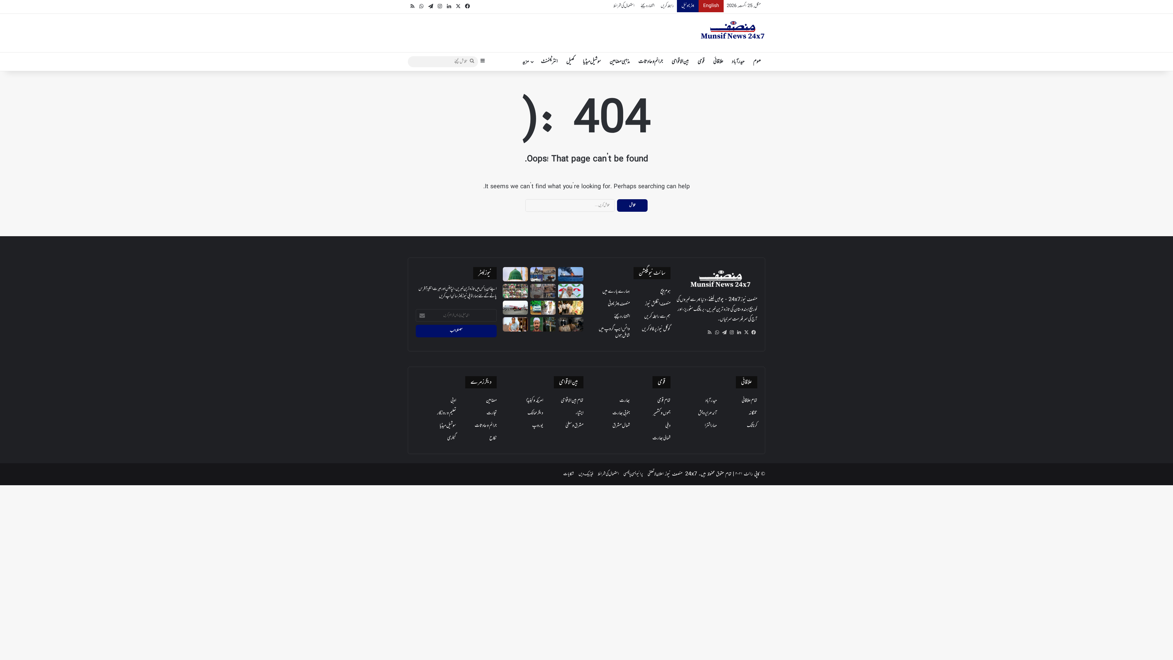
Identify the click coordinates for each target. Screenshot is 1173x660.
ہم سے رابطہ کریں (657, 316)
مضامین (491, 400)
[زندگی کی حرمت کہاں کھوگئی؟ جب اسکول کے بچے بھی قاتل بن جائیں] (570, 324)
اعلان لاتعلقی (655, 474)
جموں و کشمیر (662, 413)
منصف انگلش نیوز (658, 304)
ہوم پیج (665, 291)
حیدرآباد (738, 62)
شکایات (568, 474)
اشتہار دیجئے (648, 6)
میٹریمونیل (688, 6)
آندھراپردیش (707, 413)
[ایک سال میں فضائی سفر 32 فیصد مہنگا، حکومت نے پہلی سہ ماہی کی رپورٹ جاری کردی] (515, 308)
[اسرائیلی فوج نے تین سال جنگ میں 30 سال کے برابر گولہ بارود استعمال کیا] (543, 274)
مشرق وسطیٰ (574, 425)
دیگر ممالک (535, 413)
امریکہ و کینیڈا (534, 400)
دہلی (668, 425)
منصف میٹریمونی (619, 304)
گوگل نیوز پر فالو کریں (656, 329)
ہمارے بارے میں (616, 291)
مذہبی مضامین (620, 62)
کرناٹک (752, 425)
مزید (526, 62)
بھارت (624, 400)
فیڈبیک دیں (586, 474)
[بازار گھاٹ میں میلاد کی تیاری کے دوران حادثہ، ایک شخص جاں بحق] (543, 324)
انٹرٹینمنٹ (549, 62)
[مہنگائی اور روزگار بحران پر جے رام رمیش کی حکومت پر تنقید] (570, 291)
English (711, 6)
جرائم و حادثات (650, 62)
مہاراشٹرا (711, 425)
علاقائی (718, 62)
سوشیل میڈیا (592, 62)
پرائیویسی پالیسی (633, 474)
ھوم (757, 62)
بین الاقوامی (680, 62)
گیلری (451, 438)
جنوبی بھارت (621, 413)
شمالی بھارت (661, 438)
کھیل (570, 62)
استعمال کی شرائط (623, 6)
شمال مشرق (621, 425)
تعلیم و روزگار (446, 413)
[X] (746, 332)
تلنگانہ (753, 413)
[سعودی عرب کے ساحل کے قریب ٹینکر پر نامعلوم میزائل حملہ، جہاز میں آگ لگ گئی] (570, 274)
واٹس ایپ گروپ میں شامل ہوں (614, 332)
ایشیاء (579, 413)
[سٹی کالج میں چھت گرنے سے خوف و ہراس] (543, 291)
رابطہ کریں (667, 6)
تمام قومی (664, 400)
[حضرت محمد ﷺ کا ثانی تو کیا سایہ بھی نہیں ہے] (515, 274)
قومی (701, 62)
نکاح (493, 438)
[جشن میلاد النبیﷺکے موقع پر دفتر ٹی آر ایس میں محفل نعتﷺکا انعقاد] (515, 291)
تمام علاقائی (749, 400)
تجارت (492, 413)
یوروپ (537, 425)
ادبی (453, 400)
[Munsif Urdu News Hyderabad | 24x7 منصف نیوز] (732, 30)
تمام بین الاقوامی (572, 400)
